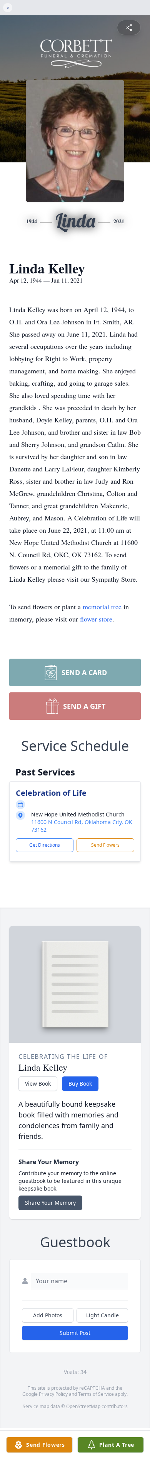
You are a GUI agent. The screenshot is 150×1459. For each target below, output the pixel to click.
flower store (96, 618)
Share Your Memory (50, 1202)
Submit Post (75, 1332)
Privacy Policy (53, 1394)
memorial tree (102, 606)
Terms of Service (96, 1394)
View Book (38, 1083)
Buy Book (80, 1083)
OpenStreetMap (83, 1406)
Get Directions (44, 845)
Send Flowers (105, 845)
